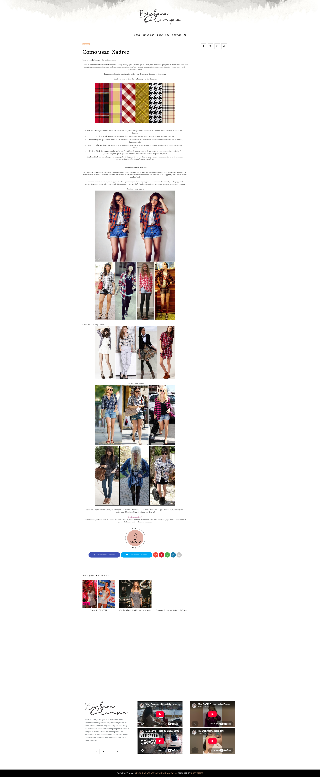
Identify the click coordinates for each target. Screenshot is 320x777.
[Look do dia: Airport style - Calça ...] (171, 594)
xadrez (86, 44)
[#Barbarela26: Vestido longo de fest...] (135, 594)
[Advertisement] (214, 76)
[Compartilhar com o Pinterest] (179, 555)
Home (137, 35)
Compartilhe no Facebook (105, 555)
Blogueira (148, 35)
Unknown (96, 60)
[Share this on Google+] (155, 555)
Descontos (163, 35)
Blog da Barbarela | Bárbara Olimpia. (157, 773)
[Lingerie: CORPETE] (98, 594)
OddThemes (197, 773)
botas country (142, 172)
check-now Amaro (144, 522)
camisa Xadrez (103, 65)
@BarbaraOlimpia (132, 512)
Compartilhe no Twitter (137, 555)
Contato (177, 35)
